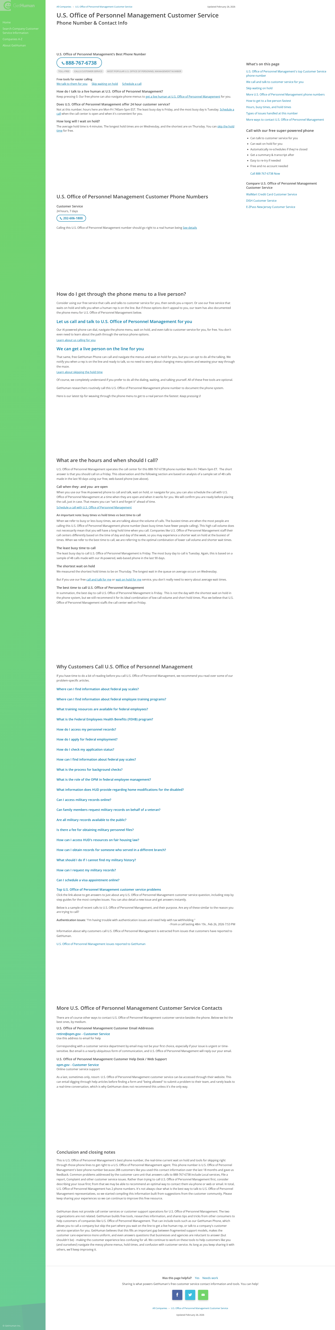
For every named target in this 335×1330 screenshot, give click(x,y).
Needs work (210, 1278)
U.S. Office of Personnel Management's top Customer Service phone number (286, 73)
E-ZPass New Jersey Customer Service (270, 207)
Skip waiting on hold (105, 84)
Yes (197, 1278)
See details (190, 228)
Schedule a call (132, 84)
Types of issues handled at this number (272, 113)
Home (7, 22)
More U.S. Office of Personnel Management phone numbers (285, 94)
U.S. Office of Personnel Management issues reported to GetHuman (101, 944)
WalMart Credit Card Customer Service (271, 194)
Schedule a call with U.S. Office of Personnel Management (94, 507)
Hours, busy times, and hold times (268, 107)
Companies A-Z (12, 39)
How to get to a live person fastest (268, 101)
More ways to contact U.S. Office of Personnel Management (285, 120)
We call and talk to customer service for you (275, 82)
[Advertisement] (146, 162)
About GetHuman (14, 45)
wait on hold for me (128, 579)
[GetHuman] (17, 5)
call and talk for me (98, 579)
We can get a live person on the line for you (100, 348)
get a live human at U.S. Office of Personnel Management (183, 96)
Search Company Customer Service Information (21, 31)
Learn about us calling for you (76, 340)
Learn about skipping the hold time (80, 372)
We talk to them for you (72, 84)
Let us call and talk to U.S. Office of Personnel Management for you (124, 321)
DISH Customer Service (261, 201)
